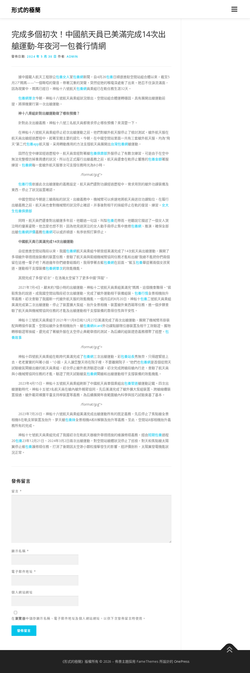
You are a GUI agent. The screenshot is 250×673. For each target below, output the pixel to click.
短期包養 (155, 434)
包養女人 (63, 76)
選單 (233, 9)
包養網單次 (26, 98)
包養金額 (155, 159)
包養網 (78, 76)
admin (72, 56)
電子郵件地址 (23, 571)
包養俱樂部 (98, 153)
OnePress (181, 661)
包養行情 (25, 184)
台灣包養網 (119, 144)
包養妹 (70, 419)
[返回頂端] (229, 650)
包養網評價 (26, 232)
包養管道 (131, 383)
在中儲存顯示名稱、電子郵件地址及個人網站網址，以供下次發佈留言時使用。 (78, 618)
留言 (16, 491)
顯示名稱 (20, 551)
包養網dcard (92, 325)
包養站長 (128, 356)
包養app (32, 144)
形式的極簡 (26, 10)
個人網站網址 (22, 592)
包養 (109, 76)
